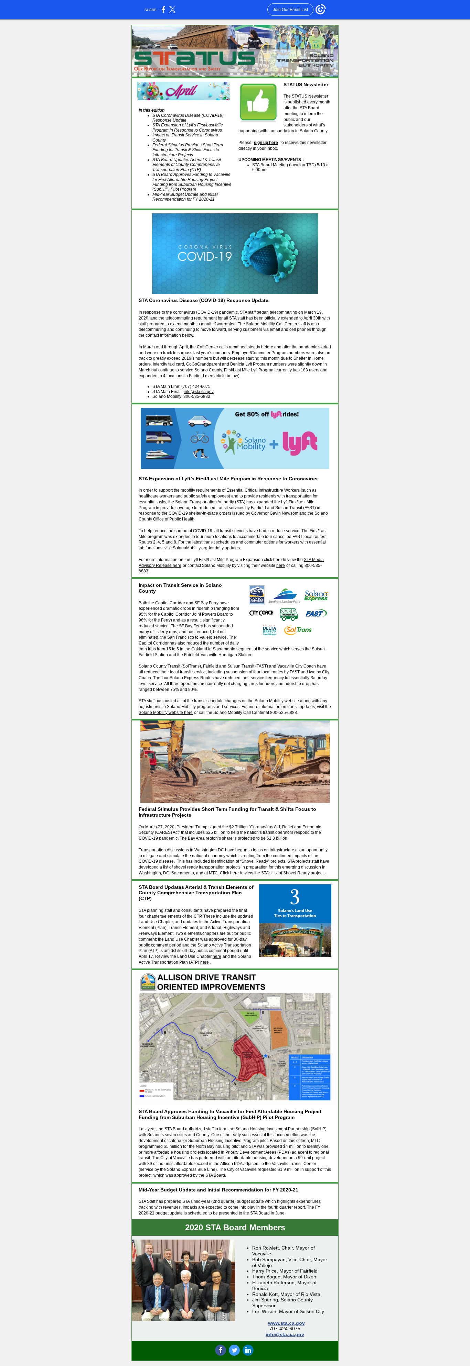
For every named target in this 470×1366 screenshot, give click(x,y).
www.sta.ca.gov (286, 1323)
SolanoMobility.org (190, 548)
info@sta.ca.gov (199, 391)
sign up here (266, 142)
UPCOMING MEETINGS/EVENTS (269, 159)
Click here (229, 873)
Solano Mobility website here (166, 712)
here (280, 565)
